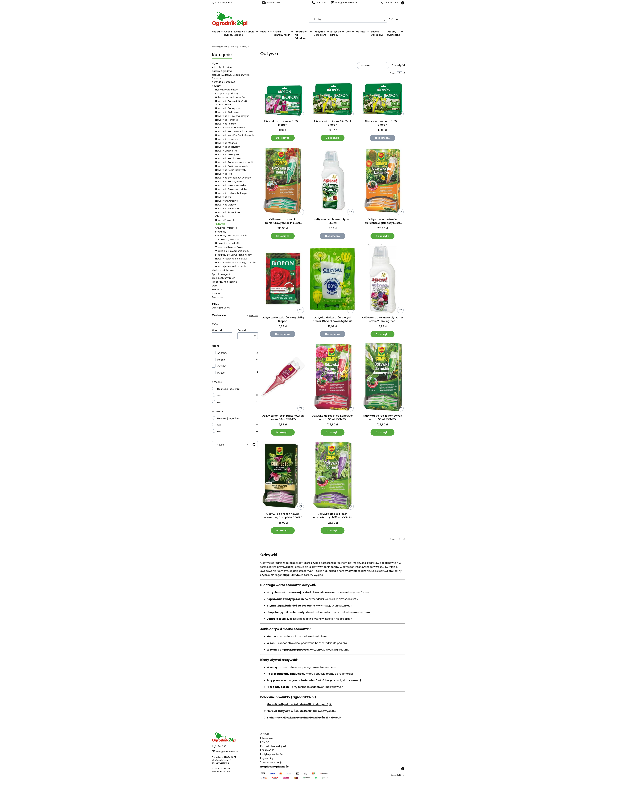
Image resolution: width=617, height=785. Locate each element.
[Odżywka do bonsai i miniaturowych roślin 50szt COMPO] (283, 181)
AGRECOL (222, 353)
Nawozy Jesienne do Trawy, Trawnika (235, 262)
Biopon (221, 359)
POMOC (264, 742)
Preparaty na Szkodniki (224, 281)
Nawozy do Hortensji (226, 119)
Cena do (242, 330)
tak (219, 395)
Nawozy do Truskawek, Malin (231, 189)
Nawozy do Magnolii (226, 143)
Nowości (216, 293)
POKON (221, 373)
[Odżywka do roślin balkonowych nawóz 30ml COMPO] (282, 377)
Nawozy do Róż (223, 173)
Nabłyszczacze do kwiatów (230, 97)
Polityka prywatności (271, 754)
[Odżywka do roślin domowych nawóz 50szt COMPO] (382, 378)
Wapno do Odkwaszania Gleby (232, 251)
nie (219, 402)
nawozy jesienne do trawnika (231, 266)
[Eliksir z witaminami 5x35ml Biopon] (382, 99)
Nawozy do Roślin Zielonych (230, 170)
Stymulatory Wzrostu (227, 239)
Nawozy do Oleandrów (227, 146)
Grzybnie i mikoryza (226, 227)
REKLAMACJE (267, 750)
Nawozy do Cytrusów (227, 112)
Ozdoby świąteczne (223, 270)
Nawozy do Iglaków (225, 123)
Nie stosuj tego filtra (228, 389)
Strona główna (219, 46)
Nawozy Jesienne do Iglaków (231, 258)
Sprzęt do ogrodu (221, 274)
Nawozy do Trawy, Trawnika (230, 185)
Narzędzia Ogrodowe (223, 82)
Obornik (219, 216)
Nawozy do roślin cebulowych (231, 193)
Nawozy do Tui (223, 197)
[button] (383, 19)
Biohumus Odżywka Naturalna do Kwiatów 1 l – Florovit (304, 717)
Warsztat (217, 289)
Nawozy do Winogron (227, 208)
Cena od (217, 330)
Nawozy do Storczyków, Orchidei (233, 177)
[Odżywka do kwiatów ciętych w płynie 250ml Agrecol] (382, 279)
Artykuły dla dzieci (222, 67)
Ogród (215, 63)
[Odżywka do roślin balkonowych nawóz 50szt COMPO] (332, 378)
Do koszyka (282, 137)
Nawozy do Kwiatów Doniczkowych (234, 135)
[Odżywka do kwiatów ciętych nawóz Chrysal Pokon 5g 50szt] (332, 279)
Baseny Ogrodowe (222, 71)
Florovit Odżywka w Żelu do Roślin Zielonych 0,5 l (299, 704)
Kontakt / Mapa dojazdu (273, 746)
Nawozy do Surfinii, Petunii (229, 181)
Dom (215, 285)
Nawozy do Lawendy (226, 139)
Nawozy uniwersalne (226, 200)
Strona (393, 73)
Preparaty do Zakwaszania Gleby (233, 254)
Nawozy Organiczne (226, 150)
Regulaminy (266, 758)
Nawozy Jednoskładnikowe (230, 127)
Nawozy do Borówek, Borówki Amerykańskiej (231, 103)
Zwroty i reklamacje (271, 762)
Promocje (217, 297)
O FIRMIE (264, 734)
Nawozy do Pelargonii (227, 154)
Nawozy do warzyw (225, 204)
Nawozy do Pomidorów (228, 158)
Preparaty (220, 231)
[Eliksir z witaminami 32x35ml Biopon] (332, 99)
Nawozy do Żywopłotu (227, 212)
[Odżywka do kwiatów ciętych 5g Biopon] (282, 279)
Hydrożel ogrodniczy (226, 89)
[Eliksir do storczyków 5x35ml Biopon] (282, 99)
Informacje (266, 738)
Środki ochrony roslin (223, 278)
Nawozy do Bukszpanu (227, 108)
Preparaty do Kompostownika (231, 235)
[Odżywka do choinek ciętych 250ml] (332, 181)
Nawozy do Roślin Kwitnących (231, 166)
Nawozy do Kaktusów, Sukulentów (234, 131)
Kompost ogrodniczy (226, 93)
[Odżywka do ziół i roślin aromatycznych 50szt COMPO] (332, 476)
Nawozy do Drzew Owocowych (232, 116)
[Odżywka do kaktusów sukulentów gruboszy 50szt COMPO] (382, 181)
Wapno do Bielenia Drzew (229, 247)
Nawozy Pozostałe (225, 220)
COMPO (221, 366)
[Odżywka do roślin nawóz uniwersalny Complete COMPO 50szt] (282, 475)
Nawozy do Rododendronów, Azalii (234, 162)
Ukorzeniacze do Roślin (228, 243)
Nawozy (234, 46)
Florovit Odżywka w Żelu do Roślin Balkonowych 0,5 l (302, 711)
